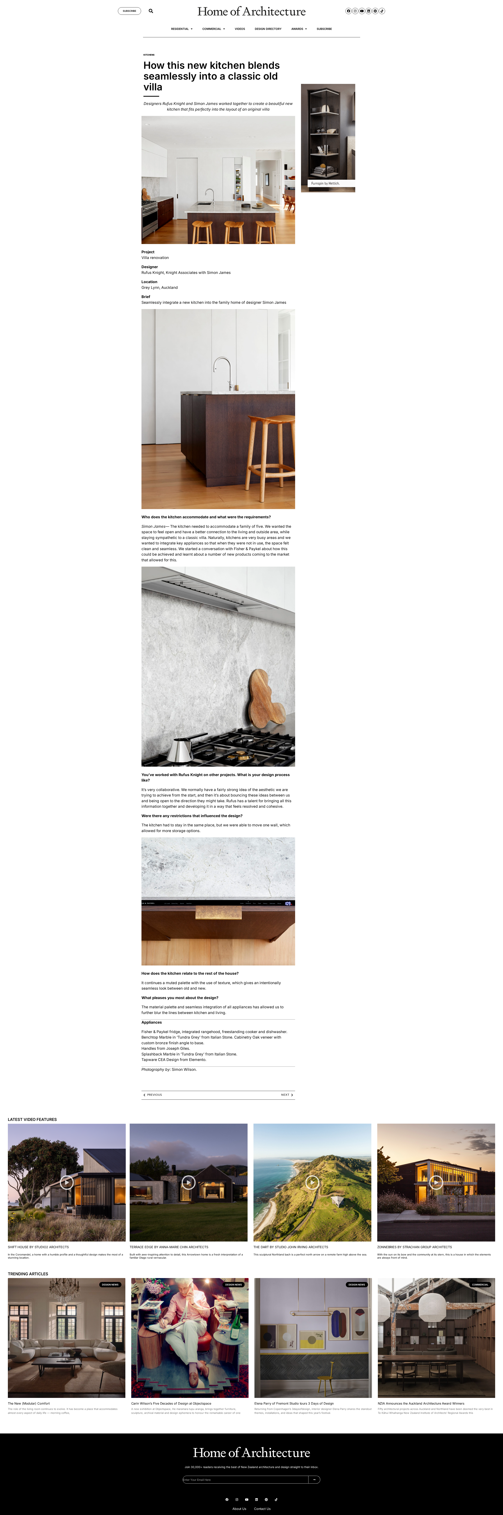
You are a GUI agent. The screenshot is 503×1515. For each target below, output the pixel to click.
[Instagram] (355, 11)
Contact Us (262, 1509)
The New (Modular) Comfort (29, 1403)
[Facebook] (348, 11)
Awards (297, 28)
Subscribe (324, 28)
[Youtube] (362, 11)
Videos (240, 28)
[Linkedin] (368, 11)
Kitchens (148, 54)
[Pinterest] (375, 11)
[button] (151, 11)
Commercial (211, 28)
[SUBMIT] (314, 1480)
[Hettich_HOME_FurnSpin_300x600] (328, 191)
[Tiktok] (382, 11)
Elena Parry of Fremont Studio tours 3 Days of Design (294, 1403)
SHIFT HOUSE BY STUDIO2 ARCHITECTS (38, 1247)
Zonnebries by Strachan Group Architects (414, 1247)
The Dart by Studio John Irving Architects (290, 1247)
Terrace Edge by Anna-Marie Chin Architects (169, 1247)
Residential (180, 28)
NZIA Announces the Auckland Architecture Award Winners (421, 1403)
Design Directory (268, 28)
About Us (239, 1509)
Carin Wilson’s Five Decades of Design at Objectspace (171, 1403)
